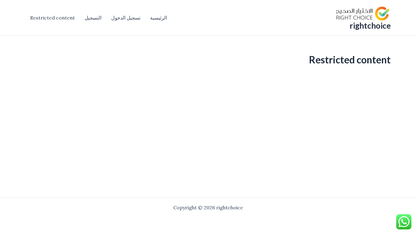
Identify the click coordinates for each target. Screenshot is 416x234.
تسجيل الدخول (125, 18)
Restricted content (52, 18)
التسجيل (93, 18)
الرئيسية (158, 18)
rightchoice (370, 25)
